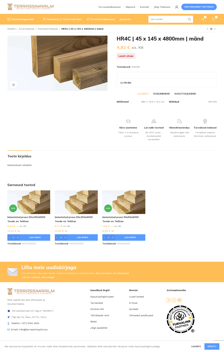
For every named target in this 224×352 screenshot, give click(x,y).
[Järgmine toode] (215, 29)
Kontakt (133, 309)
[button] (28, 237)
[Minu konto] (177, 7)
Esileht (11, 28)
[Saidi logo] (30, 6)
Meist (93, 321)
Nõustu (212, 346)
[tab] (143, 93)
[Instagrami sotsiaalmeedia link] (174, 300)
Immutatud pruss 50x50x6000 (120, 217)
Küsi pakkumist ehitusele (199, 7)
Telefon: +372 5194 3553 (25, 323)
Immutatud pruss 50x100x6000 (26, 217)
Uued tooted (136, 296)
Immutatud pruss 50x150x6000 (74, 217)
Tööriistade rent (99, 315)
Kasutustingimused (102, 296)
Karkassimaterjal (48, 28)
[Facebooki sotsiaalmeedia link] (168, 300)
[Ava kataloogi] (211, 29)
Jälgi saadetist (98, 327)
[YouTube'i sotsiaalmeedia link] (179, 300)
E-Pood (133, 302)
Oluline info (97, 309)
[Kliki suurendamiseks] (13, 85)
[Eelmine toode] (207, 29)
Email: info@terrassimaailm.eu (29, 329)
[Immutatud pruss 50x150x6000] (76, 202)
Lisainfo (196, 346)
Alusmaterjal (26, 28)
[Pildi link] (30, 291)
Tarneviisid (96, 302)
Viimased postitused (141, 315)
